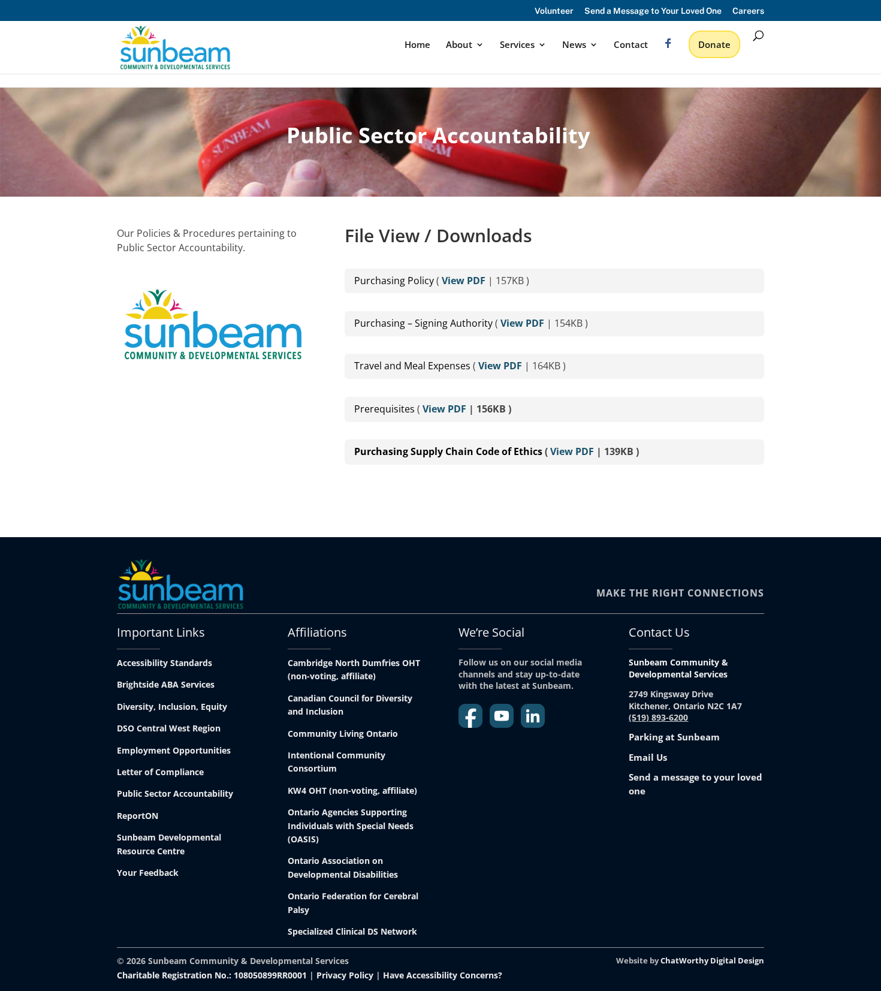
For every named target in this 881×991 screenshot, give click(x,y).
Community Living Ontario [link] (343, 733)
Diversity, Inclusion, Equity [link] (172, 706)
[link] (175, 46)
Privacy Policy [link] (344, 975)
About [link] (459, 45)
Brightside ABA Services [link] (166, 684)
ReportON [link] (137, 815)
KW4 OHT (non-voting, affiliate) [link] (352, 790)
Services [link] (517, 45)
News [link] (574, 45)
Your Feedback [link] (148, 872)
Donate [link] (714, 44)
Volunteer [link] (554, 11)
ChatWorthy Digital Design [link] (712, 960)
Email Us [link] (648, 757)
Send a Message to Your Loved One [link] (653, 11)
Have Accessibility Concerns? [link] (442, 975)
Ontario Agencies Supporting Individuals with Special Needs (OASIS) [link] (351, 825)
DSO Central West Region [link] (169, 728)
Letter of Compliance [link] (160, 772)
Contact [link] (631, 45)
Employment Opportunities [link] (174, 750)
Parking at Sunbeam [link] (674, 737)
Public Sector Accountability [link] (175, 793)
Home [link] (417, 45)
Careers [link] (748, 11)
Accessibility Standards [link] (164, 662)
